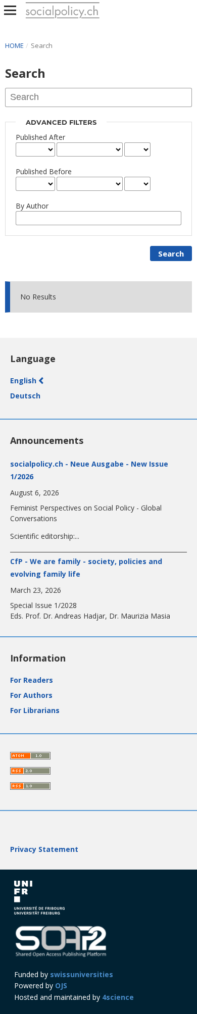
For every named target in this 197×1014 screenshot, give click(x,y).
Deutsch (25, 395)
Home (15, 45)
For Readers (31, 680)
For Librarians (35, 710)
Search (171, 253)
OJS (61, 985)
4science (118, 997)
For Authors (31, 695)
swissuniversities (81, 974)
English (24, 380)
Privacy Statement (44, 849)
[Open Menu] (10, 10)
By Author (32, 206)
